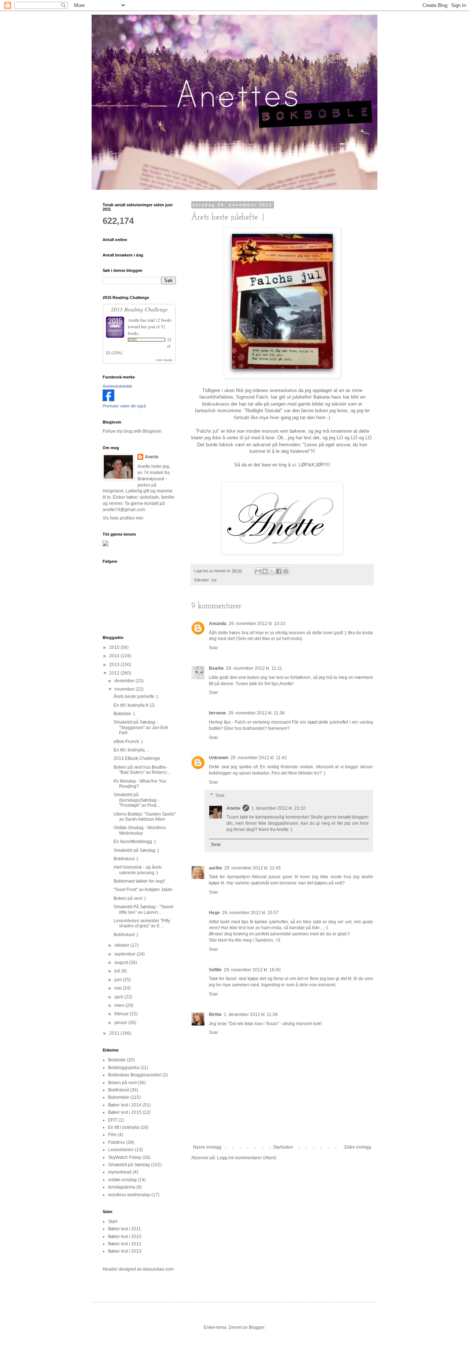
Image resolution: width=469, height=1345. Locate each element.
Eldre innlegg (357, 1147)
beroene (217, 713)
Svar (213, 647)
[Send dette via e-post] (258, 571)
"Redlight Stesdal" (263, 410)
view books (164, 359)
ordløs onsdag (122, 1179)
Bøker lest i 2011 (124, 1228)
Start (112, 1221)
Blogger (256, 1327)
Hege (214, 912)
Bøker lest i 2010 (124, 1236)
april (119, 996)
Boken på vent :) (130, 898)
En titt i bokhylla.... (131, 750)
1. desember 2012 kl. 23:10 (278, 808)
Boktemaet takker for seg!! (139, 881)
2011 (115, 1033)
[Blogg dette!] (265, 571)
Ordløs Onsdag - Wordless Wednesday (140, 830)
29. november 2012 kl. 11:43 (252, 868)
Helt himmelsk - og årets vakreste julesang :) (138, 870)
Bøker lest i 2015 (124, 1112)
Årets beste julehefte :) (136, 696)
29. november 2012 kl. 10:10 (257, 623)
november (125, 689)
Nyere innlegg (207, 1147)
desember (125, 680)
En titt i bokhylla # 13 (134, 705)
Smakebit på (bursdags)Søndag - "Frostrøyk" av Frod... (137, 800)
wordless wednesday (129, 1194)
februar (122, 1013)
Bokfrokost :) (126, 858)
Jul (213, 580)
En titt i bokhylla (123, 1127)
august (121, 962)
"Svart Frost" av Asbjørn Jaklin (143, 889)
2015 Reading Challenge (139, 309)
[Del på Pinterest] (285, 571)
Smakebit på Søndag (129, 1164)
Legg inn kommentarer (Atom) (246, 1157)
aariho (215, 868)
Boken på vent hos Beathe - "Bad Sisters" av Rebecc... (142, 770)
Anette (233, 808)
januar (121, 1022)
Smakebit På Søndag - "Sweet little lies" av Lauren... (143, 909)
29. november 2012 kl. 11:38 (256, 713)
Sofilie (215, 969)
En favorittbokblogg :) (135, 841)
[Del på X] (272, 571)
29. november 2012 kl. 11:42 (258, 757)
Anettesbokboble (117, 386)
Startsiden (283, 1147)
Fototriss (116, 1142)
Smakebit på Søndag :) (136, 850)
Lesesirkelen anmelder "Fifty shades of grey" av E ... (142, 923)
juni (118, 979)
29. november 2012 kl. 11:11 (254, 668)
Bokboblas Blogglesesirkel (134, 1075)
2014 (115, 655)
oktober (122, 945)
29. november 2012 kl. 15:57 (250, 912)
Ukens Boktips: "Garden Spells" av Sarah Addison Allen (145, 817)
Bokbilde (117, 1060)
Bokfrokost (118, 1090)
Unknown (218, 757)
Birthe (215, 1014)
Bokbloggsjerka (123, 1067)
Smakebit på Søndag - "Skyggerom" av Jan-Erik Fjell (141, 727)
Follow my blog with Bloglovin (132, 431)
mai (118, 988)
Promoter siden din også (124, 406)
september (125, 954)
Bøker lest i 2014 (124, 1105)
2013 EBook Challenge (137, 758)
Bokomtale (118, 1097)
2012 (115, 673)
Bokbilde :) (124, 713)
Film (112, 1134)
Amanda (217, 623)
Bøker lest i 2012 (124, 1243)
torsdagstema (121, 1187)
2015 (115, 647)
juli (117, 970)
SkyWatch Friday (124, 1157)
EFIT (112, 1120)
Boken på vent (122, 1082)
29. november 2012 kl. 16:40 (252, 969)
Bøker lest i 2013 (124, 1251)
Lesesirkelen (121, 1149)
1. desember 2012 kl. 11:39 (251, 1014)
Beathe (216, 668)
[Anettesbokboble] (108, 399)
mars (119, 1005)
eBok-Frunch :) (128, 741)
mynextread (120, 1172)
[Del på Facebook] (278, 571)
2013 (115, 664)
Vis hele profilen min (123, 518)
